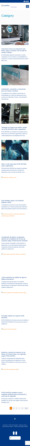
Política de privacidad (13, 425)
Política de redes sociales (7, 426)
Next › (26, 408)
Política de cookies (23, 425)
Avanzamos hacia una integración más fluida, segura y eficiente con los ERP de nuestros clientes (13, 50)
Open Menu (27, 6)
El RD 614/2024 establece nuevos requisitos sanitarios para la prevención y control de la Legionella (14, 394)
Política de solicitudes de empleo (21, 426)
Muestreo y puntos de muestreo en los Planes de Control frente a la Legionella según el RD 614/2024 (13, 354)
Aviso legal (5, 425)
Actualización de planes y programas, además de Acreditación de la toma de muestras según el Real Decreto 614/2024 (14, 238)
